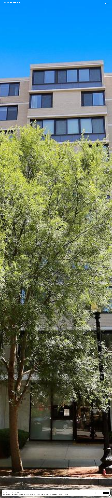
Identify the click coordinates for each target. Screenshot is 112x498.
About (29, 2)
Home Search (56, 2)
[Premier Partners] (14, 3)
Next (26, 485)
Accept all (105, 493)
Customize (99, 493)
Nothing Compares (38, 2)
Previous (23, 485)
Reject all (92, 493)
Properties (48, 2)
